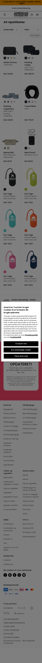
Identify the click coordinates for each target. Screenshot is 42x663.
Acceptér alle (21, 344)
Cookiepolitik (15, 337)
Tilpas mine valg (21, 356)
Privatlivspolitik (31, 335)
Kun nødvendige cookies (21, 350)
